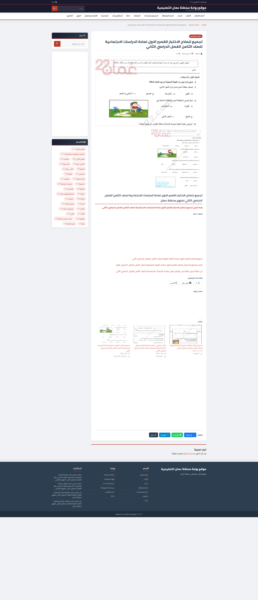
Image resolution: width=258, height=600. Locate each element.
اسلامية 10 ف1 (108, 483)
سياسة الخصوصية (107, 487)
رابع (81, 223)
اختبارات (137, 15)
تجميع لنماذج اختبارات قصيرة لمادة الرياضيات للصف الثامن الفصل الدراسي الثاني (186, 347)
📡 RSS (54, 2)
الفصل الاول (78, 149)
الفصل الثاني (78, 159)
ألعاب (188, 15)
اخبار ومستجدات (151, 15)
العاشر (68, 174)
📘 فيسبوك (190, 435)
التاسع (70, 15)
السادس (69, 188)
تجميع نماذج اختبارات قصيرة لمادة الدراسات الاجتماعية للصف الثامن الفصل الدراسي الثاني (113, 348)
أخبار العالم (199, 15)
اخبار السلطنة (168, 15)
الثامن (81, 208)
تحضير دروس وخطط (63, 218)
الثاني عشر (68, 169)
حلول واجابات (68, 203)
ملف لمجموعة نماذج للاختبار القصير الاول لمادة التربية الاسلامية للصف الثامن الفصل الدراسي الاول (159, 265)
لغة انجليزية (79, 179)
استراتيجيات (117, 15)
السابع (80, 188)
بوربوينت (80, 218)
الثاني (70, 213)
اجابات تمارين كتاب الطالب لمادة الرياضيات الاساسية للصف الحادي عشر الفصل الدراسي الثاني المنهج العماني (68, 486)
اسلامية (104, 15)
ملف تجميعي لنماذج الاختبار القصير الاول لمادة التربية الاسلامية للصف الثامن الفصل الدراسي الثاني (150, 348)
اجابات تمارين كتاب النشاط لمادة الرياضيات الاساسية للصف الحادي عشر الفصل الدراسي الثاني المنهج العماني (68, 477)
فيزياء (80, 198)
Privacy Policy (109, 474)
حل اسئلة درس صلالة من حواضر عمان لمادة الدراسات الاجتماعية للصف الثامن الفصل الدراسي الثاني (159, 271)
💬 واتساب (177, 435)
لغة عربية (64, 164)
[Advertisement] (149, 228)
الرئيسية (204, 24)
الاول (78, 15)
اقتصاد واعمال (91, 15)
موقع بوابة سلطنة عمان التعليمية (126, 514)
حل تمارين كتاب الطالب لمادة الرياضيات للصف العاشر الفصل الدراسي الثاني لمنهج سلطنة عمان (67, 504)
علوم (81, 193)
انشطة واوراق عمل (66, 193)
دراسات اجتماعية (194, 24)
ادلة (128, 15)
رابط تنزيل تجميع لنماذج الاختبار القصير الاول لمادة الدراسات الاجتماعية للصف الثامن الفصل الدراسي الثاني (152, 207)
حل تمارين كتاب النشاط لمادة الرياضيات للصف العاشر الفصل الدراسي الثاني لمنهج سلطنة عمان (67, 495)
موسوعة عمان (66, 208)
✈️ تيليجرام (165, 435)
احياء (180, 15)
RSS (112, 496)
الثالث (81, 213)
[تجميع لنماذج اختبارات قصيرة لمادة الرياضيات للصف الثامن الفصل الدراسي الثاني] (186, 334)
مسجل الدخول (189, 453)
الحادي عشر (79, 164)
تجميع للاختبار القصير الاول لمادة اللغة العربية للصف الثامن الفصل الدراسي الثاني (167, 259)
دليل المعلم (69, 223)
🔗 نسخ (153, 435)
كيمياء (69, 198)
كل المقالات (109, 492)
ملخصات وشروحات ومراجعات (72, 154)
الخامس (80, 174)
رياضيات (65, 179)
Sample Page (109, 479)
